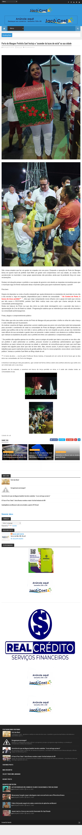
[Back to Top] (79, 822)
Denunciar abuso (7, 514)
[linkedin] (74, 2)
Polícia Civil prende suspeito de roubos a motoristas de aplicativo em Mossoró (34, 803)
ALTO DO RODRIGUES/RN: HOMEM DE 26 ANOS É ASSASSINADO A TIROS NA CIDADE (35, 787)
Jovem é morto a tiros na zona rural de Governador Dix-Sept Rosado (31, 811)
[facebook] (68, 2)
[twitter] (77, 2)
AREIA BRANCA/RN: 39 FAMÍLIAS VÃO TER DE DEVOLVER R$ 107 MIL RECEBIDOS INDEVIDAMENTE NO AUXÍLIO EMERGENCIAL (40, 455)
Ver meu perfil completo (17, 538)
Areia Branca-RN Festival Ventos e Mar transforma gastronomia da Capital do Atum (14, 456)
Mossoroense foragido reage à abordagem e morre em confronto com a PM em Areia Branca (38, 795)
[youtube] (79, 2)
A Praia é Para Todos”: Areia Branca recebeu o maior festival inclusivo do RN (23, 500)
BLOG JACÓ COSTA (18, 534)
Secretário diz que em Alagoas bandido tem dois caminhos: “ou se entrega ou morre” (26, 496)
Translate (14, 526)
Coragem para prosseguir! (18, 488)
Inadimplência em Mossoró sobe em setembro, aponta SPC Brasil (68, 456)
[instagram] (71, 2)
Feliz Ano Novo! (15, 480)
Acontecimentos (30, 47)
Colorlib (9, 822)
